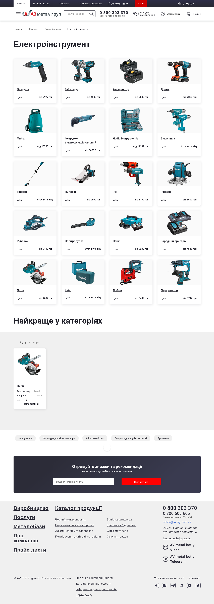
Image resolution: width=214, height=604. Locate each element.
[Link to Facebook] (156, 585)
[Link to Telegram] (173, 585)
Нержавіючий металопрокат (74, 525)
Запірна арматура (119, 519)
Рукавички (163, 438)
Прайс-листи (30, 549)
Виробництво (41, 3)
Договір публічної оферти (94, 583)
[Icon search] (91, 14)
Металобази (29, 526)
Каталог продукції (78, 507)
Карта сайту (84, 595)
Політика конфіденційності (94, 578)
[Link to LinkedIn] (181, 585)
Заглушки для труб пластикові (131, 438)
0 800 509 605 (176, 513)
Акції (141, 3)
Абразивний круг (95, 438)
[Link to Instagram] (164, 585)
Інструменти (25, 438)
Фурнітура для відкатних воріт (59, 438)
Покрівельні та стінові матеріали (78, 536)
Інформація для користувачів (96, 589)
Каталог (22, 3)
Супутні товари (29, 342)
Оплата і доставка (91, 3)
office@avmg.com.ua (177, 522)
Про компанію (26, 538)
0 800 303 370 (114, 13)
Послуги (65, 3)
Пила (20, 386)
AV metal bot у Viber (182, 547)
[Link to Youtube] (189, 585)
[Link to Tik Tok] (198, 585)
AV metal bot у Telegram (182, 559)
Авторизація (174, 13)
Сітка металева (117, 531)
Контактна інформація (177, 538)
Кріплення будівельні (121, 525)
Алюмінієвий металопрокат (74, 531)
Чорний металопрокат (70, 519)
